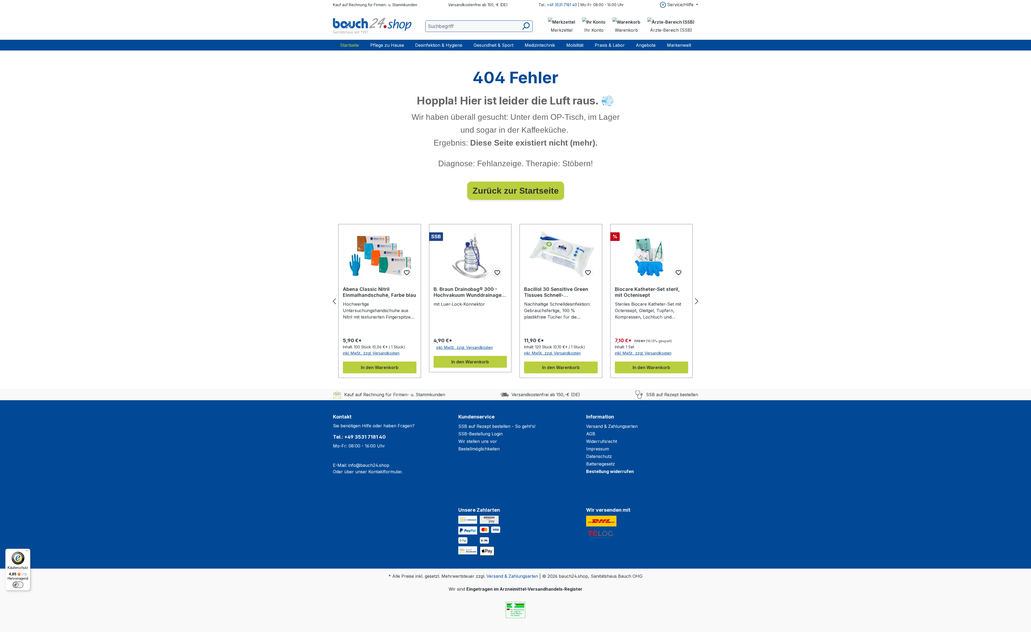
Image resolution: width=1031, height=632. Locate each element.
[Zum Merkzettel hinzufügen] (406, 272)
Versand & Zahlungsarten (612, 426)
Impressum (597, 449)
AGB (590, 433)
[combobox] (479, 26)
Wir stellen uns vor (477, 441)
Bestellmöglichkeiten (479, 449)
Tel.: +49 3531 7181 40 (359, 437)
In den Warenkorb (379, 367)
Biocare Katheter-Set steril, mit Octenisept (647, 292)
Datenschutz (599, 456)
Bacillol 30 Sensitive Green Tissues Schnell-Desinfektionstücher (556, 292)
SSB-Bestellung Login (480, 433)
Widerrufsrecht (601, 441)
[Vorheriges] (334, 301)
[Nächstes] (697, 301)
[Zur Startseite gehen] (373, 26)
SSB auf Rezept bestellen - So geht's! (496, 426)
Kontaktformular (385, 471)
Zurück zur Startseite (516, 191)
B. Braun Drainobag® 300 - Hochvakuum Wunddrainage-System (469, 292)
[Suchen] (525, 26)
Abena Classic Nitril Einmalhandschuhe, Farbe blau (379, 292)
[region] (515, 301)
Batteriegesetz (600, 464)
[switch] (18, 585)
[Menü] (27, 552)
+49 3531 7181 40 (562, 4)
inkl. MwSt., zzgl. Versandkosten (371, 353)
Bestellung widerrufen (610, 471)
